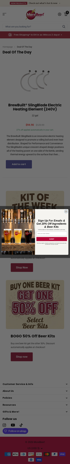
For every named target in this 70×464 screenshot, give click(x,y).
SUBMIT (51, 239)
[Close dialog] (66, 211)
